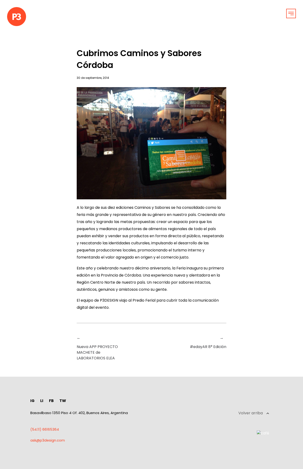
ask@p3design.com (47, 440)
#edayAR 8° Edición (208, 346)
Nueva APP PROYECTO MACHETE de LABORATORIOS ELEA (97, 352)
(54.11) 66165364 (44, 429)
